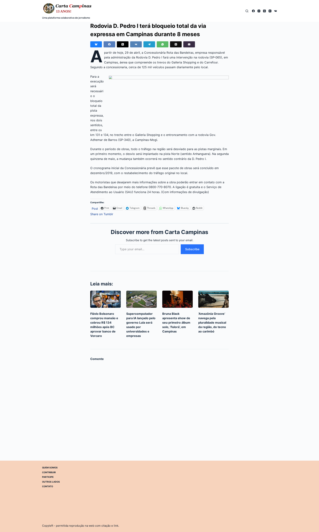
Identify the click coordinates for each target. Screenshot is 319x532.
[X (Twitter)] (122, 44)
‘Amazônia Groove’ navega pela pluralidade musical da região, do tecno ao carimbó (212, 322)
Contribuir (49, 472)
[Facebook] (253, 11)
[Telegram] (149, 44)
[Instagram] (259, 11)
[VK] (275, 11)
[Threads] (264, 11)
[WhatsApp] (162, 44)
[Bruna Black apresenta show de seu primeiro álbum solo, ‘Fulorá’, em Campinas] (177, 299)
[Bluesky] (96, 44)
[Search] (247, 11)
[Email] (189, 44)
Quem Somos (50, 467)
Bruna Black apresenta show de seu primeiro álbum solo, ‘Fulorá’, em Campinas (176, 322)
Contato (47, 486)
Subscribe (192, 249)
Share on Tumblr (101, 213)
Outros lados (51, 481)
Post (95, 208)
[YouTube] (270, 11)
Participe (48, 477)
